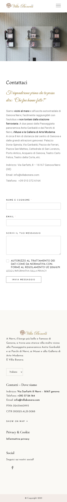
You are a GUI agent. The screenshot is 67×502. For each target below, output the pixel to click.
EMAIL (11, 217)
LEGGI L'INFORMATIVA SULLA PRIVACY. (26, 271)
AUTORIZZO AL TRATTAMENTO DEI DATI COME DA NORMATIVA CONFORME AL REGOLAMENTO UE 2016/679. (35, 264)
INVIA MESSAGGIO (23, 280)
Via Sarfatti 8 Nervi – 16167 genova (38, 391)
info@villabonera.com (27, 400)
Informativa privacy (17, 439)
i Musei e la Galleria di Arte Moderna (34, 132)
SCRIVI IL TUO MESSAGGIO (23, 233)
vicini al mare (21, 111)
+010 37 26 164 (26, 395)
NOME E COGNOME (18, 200)
